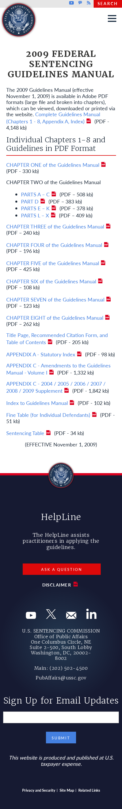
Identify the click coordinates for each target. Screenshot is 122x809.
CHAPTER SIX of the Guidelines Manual (51, 281)
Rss (88, 3)
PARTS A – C (35, 194)
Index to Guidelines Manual (37, 402)
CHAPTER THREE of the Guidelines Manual (55, 226)
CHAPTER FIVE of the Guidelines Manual (52, 263)
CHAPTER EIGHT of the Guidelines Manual (54, 317)
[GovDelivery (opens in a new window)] (71, 616)
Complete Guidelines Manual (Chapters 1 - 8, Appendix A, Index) (53, 118)
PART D (30, 201)
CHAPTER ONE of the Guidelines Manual (52, 164)
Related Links (89, 790)
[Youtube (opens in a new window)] (31, 616)
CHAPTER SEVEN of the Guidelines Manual (55, 299)
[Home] (49, 6)
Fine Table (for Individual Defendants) (48, 414)
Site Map (67, 790)
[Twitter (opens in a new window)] (51, 616)
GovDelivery (80, 3)
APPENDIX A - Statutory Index (40, 354)
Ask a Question (61, 569)
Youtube (71, 3)
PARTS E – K (35, 208)
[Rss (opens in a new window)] (91, 616)
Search (108, 3)
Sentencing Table (25, 432)
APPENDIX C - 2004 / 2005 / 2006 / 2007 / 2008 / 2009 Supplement (56, 387)
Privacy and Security (38, 790)
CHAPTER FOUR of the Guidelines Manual (54, 244)
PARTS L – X (35, 215)
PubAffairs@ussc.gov (61, 678)
